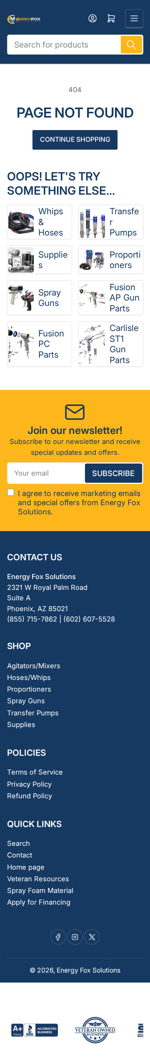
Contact (19, 855)
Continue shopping (75, 139)
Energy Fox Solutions (88, 970)
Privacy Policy (29, 784)
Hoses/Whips (29, 677)
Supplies (53, 260)
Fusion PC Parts (51, 344)
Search (18, 843)
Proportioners (125, 260)
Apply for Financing (38, 902)
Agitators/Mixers (33, 666)
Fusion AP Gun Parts (125, 297)
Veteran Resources (38, 879)
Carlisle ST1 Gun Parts (124, 344)
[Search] (131, 44)
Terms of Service (35, 772)
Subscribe (113, 473)
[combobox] (75, 45)
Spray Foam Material (40, 890)
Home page (26, 867)
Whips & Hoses (50, 222)
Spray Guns (49, 297)
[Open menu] (134, 18)
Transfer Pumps (124, 222)
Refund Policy (29, 796)
